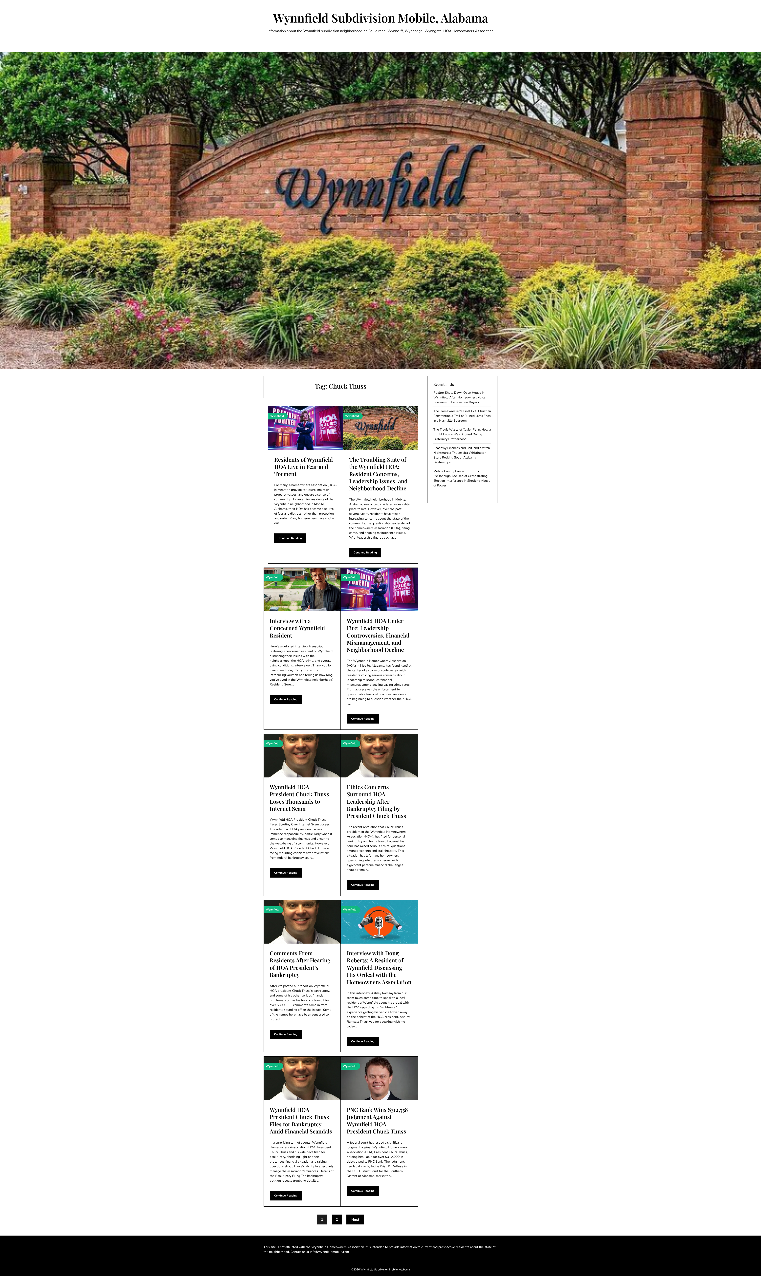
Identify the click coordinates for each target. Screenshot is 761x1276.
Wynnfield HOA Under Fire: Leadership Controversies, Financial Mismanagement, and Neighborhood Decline (378, 635)
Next (355, 1219)
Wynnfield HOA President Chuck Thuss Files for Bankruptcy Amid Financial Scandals (301, 1120)
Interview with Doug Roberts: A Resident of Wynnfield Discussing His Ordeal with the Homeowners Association (379, 967)
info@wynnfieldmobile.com (329, 1252)
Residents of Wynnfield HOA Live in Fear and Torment (303, 467)
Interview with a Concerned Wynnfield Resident (297, 628)
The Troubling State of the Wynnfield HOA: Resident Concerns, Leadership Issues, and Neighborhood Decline (378, 474)
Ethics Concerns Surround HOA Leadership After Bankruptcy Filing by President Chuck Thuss (376, 801)
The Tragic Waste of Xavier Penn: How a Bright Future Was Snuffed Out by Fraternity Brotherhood (462, 434)
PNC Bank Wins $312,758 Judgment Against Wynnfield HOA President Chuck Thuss (377, 1120)
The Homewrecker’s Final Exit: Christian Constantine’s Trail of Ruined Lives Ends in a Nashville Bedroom (462, 416)
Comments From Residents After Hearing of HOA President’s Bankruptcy (300, 963)
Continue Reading (290, 538)
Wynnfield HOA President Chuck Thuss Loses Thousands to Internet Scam (299, 797)
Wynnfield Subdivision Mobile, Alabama (380, 17)
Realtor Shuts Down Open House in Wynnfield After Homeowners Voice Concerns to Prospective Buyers (459, 397)
